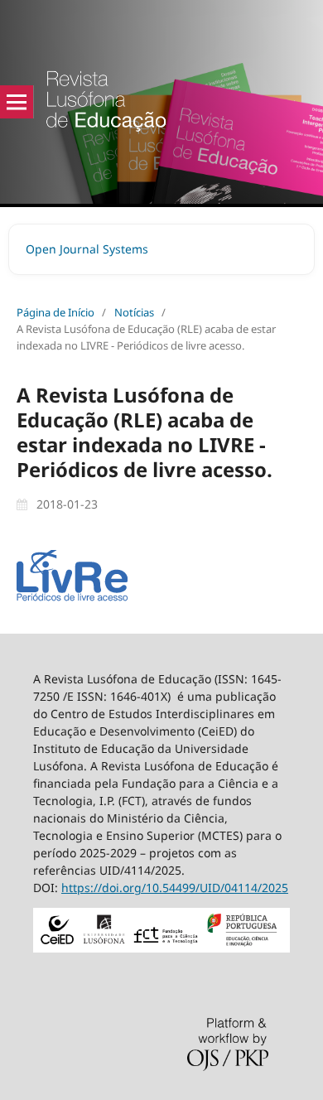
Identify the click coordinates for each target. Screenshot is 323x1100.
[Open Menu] (16, 101)
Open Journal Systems (87, 249)
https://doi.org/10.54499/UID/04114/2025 (174, 887)
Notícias (134, 312)
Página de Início (55, 312)
